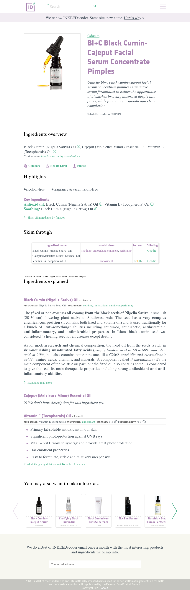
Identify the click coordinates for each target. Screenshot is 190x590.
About (104, 588)
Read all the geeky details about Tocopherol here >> (54, 464)
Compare (34, 165)
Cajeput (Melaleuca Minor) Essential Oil (114, 146)
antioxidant (99, 250)
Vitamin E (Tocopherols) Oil (126, 204)
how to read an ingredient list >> (61, 156)
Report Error (58, 165)
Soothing (31, 209)
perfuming (125, 250)
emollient (112, 250)
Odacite (93, 35)
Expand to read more (39, 382)
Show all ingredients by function (46, 217)
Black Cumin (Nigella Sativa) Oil (50, 146)
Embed (81, 165)
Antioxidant (34, 204)
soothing (86, 250)
